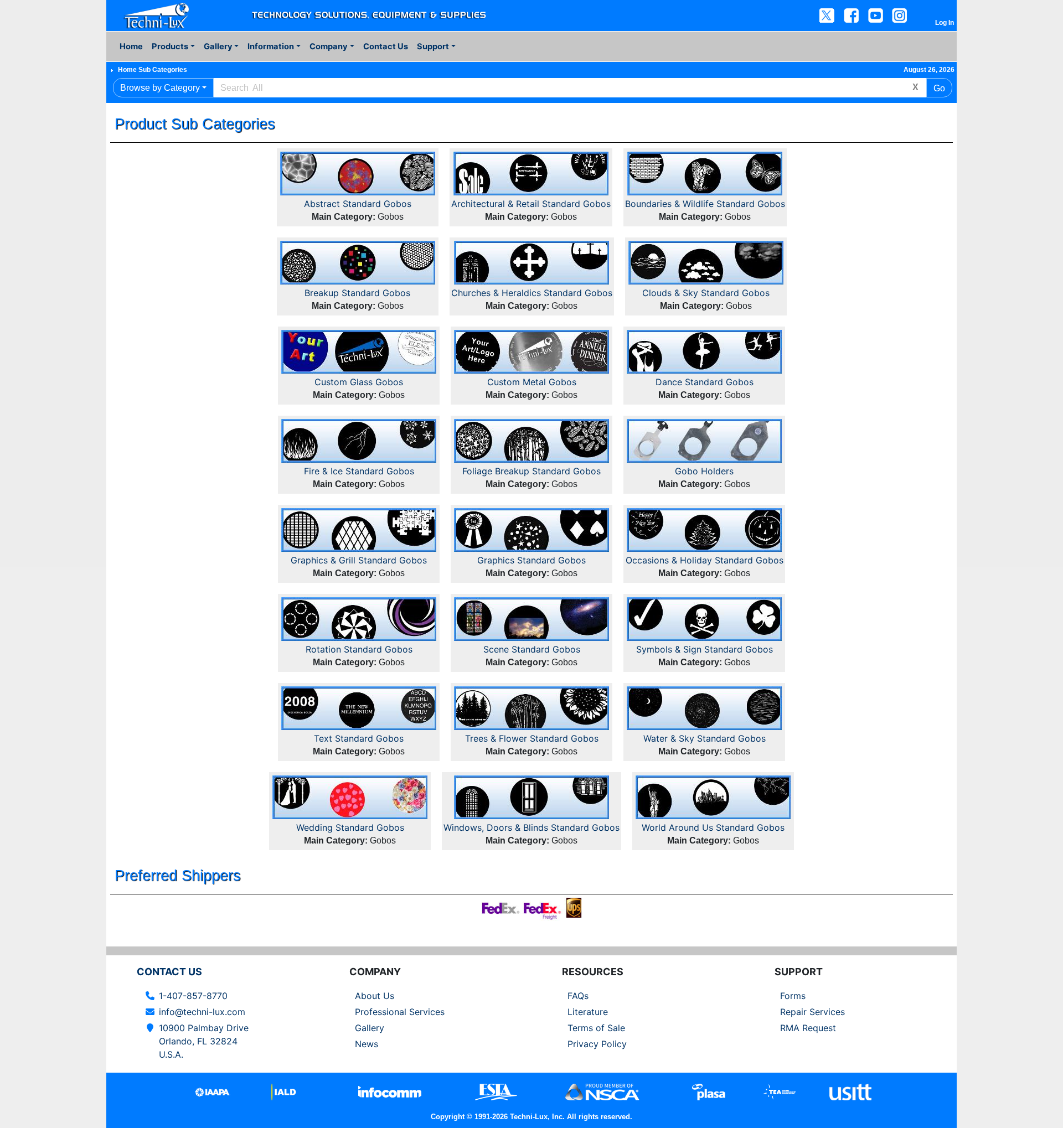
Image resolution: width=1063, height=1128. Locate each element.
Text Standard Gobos (359, 738)
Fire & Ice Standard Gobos (359, 471)
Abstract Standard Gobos (357, 203)
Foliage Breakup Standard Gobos (531, 471)
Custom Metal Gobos (531, 381)
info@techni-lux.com (202, 1011)
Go (939, 88)
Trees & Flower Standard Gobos (531, 738)
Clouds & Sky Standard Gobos (706, 292)
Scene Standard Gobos (531, 649)
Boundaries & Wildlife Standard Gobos (705, 203)
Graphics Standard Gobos (531, 560)
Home (131, 46)
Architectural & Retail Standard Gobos (531, 203)
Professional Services (400, 1011)
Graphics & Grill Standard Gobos (359, 560)
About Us (374, 995)
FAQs (578, 995)
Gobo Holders (704, 471)
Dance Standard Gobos (705, 381)
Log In (944, 23)
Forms (793, 995)
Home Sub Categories (152, 70)
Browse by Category (160, 87)
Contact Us (385, 46)
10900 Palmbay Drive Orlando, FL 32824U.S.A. (204, 1041)
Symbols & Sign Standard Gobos (704, 649)
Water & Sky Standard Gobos (704, 738)
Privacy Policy (597, 1043)
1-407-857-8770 (193, 995)
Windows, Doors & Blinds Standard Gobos (531, 827)
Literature (587, 1011)
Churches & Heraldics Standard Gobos (531, 292)
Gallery (369, 1027)
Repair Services (812, 1011)
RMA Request (808, 1027)
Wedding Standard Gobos (350, 827)
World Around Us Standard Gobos (713, 827)
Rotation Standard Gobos (359, 649)
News (366, 1043)
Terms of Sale (596, 1027)
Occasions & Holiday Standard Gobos (704, 560)
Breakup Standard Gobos (357, 292)
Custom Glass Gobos (358, 381)
